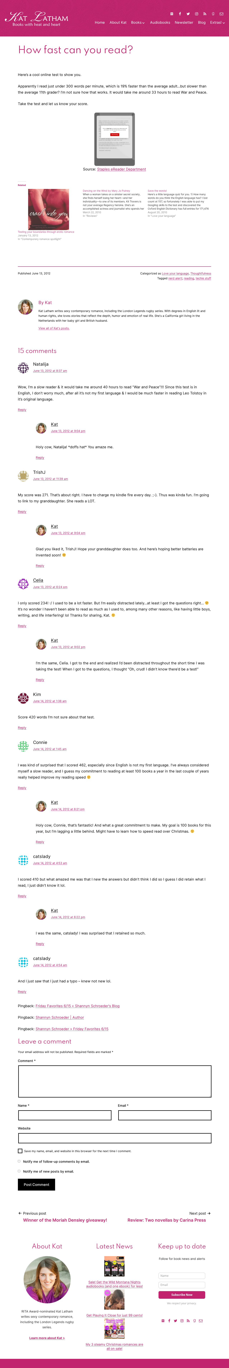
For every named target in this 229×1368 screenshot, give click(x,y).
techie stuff (203, 278)
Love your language (175, 273)
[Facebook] (180, 13)
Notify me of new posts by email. (48, 1171)
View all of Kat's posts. (53, 328)
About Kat (118, 22)
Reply (22, 410)
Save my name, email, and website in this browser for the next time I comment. (77, 1151)
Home (100, 22)
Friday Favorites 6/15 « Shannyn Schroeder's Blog (78, 1006)
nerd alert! (175, 278)
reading (189, 278)
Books (136, 22)
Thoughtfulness (200, 273)
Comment (27, 1061)
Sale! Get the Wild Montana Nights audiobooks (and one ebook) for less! (114, 1284)
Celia (38, 580)
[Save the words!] (180, 203)
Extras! (216, 22)
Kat (54, 424)
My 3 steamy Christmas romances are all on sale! (114, 1346)
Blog (202, 22)
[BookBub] (171, 13)
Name (23, 1105)
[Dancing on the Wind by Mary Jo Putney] (115, 203)
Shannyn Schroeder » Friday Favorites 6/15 (72, 1029)
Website (24, 1128)
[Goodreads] (213, 13)
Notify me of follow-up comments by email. (56, 1161)
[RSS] (205, 13)
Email (123, 1105)
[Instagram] (197, 13)
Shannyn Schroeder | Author (60, 1017)
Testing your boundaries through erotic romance (46, 231)
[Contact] (221, 13)
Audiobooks (160, 22)
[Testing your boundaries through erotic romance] (48, 209)
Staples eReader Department (121, 169)
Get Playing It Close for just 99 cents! (114, 1315)
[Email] (200, 1320)
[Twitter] (188, 13)
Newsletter (184, 22)
